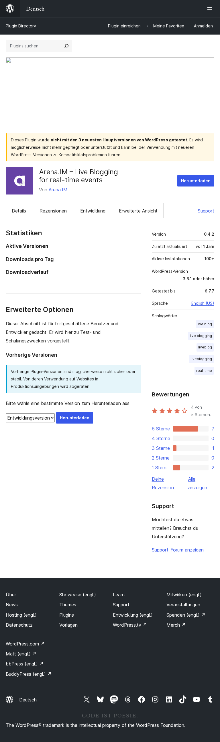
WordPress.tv (130, 625)
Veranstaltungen (183, 604)
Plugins (66, 615)
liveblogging (201, 359)
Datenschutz (19, 625)
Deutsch (28, 700)
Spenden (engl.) (185, 615)
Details (19, 211)
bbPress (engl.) (25, 664)
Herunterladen (196, 180)
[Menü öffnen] (211, 8)
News (12, 604)
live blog (204, 324)
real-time (204, 370)
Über (11, 594)
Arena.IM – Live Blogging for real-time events (78, 176)
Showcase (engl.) (77, 594)
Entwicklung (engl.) (133, 615)
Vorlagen (68, 625)
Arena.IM (58, 189)
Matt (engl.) (21, 654)
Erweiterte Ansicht (138, 211)
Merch (176, 625)
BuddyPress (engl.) (29, 674)
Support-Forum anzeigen (178, 550)
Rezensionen (53, 211)
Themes (67, 604)
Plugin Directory (21, 25)
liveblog (205, 347)
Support (206, 211)
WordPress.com (25, 644)
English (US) (202, 303)
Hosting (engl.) (21, 615)
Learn (119, 594)
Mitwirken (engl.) (184, 594)
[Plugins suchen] (66, 46)
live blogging (201, 336)
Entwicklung (92, 211)
